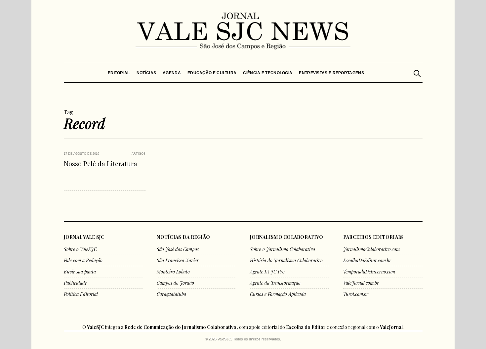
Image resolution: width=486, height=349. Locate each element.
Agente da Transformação (275, 283)
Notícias (146, 73)
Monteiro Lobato (173, 272)
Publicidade (75, 283)
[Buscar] (417, 73)
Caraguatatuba (171, 294)
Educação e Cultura (211, 73)
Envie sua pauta (80, 272)
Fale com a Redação (83, 260)
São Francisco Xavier (178, 260)
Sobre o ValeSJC (80, 249)
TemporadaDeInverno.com (369, 272)
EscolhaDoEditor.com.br (367, 260)
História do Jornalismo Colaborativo (286, 260)
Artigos (138, 153)
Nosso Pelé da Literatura (100, 163)
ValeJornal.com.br (361, 283)
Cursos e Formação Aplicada (278, 294)
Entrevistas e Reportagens (331, 73)
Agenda (172, 73)
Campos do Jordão (175, 283)
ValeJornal (391, 327)
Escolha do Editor (306, 327)
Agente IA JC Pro (267, 272)
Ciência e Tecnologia (267, 73)
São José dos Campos (178, 249)
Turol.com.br (355, 294)
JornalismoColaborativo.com (371, 249)
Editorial (119, 73)
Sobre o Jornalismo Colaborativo (282, 249)
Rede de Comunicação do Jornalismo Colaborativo (180, 327)
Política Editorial (81, 294)
